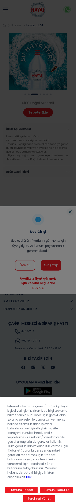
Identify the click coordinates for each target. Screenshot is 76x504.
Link (28, 477)
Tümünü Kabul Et (56, 490)
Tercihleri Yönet (39, 498)
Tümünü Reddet (21, 490)
